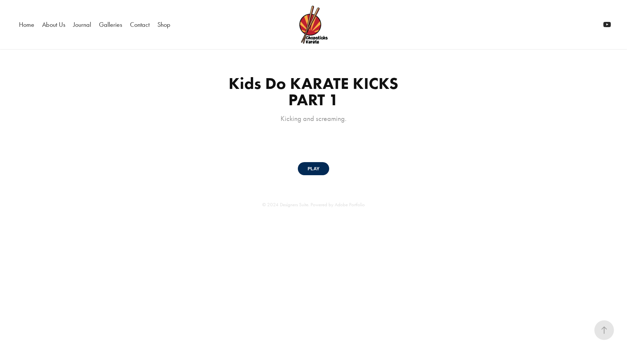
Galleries (110, 24)
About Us (53, 24)
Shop (163, 24)
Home (26, 24)
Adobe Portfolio (350, 205)
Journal (82, 24)
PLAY (313, 168)
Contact (140, 24)
